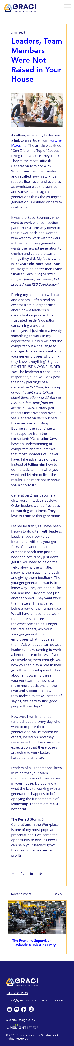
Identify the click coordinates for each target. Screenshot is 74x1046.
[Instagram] (31, 1009)
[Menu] (65, 7)
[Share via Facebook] (13, 873)
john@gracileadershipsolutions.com (35, 1000)
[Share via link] (41, 873)
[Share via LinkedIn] (31, 873)
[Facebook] (23, 1009)
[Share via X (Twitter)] (22, 873)
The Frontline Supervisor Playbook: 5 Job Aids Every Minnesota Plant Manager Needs (34, 942)
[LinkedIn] (9, 1009)
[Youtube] (16, 1009)
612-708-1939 (17, 993)
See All (59, 893)
